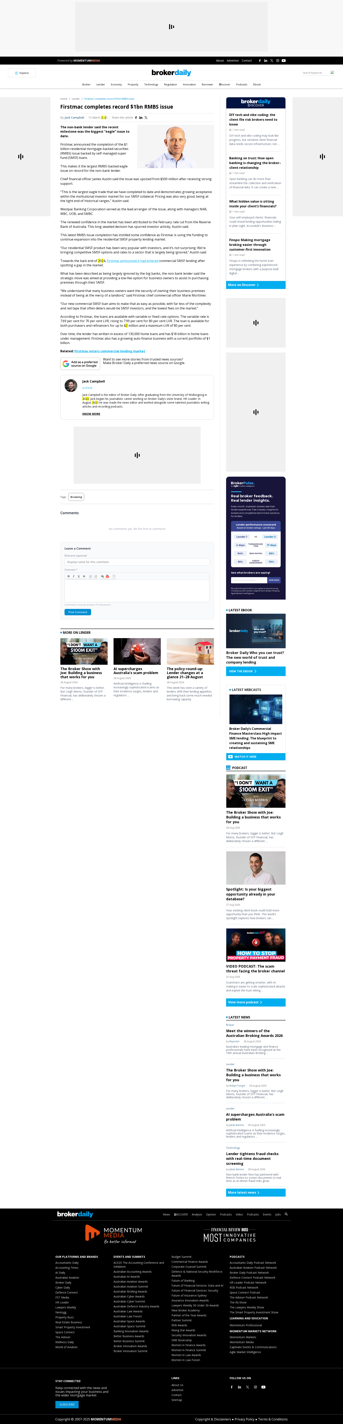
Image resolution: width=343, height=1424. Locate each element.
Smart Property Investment (72, 1327)
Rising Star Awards (183, 1330)
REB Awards (179, 1325)
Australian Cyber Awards (129, 1296)
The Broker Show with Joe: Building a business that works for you (81, 673)
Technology (151, 84)
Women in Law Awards (186, 1355)
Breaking (76, 497)
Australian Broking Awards (130, 1291)
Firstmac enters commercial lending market (109, 351)
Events (267, 1214)
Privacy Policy (244, 1419)
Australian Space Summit (129, 1326)
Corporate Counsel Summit (189, 1266)
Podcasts (241, 84)
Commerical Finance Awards (190, 1262)
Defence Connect (66, 1292)
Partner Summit (182, 1320)
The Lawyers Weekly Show (247, 1307)
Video (239, 1214)
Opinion (211, 1214)
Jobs (278, 1214)
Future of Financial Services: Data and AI (197, 1285)
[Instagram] (278, 61)
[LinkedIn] (266, 61)
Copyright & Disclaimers (213, 1419)
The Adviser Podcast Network (249, 1297)
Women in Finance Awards (189, 1345)
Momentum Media (242, 1342)
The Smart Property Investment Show (254, 1312)
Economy (116, 84)
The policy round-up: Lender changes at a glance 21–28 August (185, 673)
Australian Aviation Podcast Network (253, 1267)
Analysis (197, 1214)
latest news (239, 1017)
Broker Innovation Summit (130, 1351)
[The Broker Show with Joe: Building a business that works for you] (84, 652)
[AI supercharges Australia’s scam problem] (137, 652)
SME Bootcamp (182, 1340)
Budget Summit (182, 1257)
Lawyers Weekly (65, 1307)
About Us (177, 1385)
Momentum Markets (243, 1337)
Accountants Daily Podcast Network (253, 1263)
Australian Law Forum (128, 1316)
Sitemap (177, 1400)
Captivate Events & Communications (253, 1347)
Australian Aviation (67, 1277)
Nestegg (60, 1312)
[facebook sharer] (136, 118)
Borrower (207, 84)
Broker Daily (63, 1282)
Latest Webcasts (246, 689)
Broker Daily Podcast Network (249, 1272)
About (220, 60)
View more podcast (243, 1002)
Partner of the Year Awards (189, 1315)
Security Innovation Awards (189, 1335)
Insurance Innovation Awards (190, 1300)
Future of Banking (183, 1280)
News (166, 1214)
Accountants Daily (67, 1263)
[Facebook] (260, 61)
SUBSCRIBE (67, 1404)
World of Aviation (66, 1347)
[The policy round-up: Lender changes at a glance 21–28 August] (190, 652)
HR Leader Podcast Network (248, 1282)
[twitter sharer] (146, 118)
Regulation (170, 84)
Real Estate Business (68, 1322)
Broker (86, 84)
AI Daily (60, 1272)
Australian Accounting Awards (133, 1271)
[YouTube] (284, 61)
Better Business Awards (129, 1336)
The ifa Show (238, 1302)
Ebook (257, 84)
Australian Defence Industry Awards (136, 1306)
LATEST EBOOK (240, 610)
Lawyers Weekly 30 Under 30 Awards (195, 1305)
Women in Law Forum (186, 1360)
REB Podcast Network (244, 1287)
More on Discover (241, 285)
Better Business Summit (129, 1341)
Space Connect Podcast (245, 1292)
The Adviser (62, 1337)
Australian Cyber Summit (129, 1301)
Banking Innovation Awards (131, 1331)
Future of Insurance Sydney (189, 1295)
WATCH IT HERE (245, 756)
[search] (286, 1214)
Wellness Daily (64, 1342)
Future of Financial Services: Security (195, 1290)
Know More (91, 413)
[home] (171, 73)
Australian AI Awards (127, 1276)
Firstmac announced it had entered (132, 261)
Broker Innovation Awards (130, 1346)
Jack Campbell (74, 117)
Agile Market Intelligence (245, 1352)
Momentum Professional (246, 1325)
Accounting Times (66, 1267)
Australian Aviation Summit (131, 1286)
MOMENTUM (86, 60)
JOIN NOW (274, 580)
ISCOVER (182, 1214)
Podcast (239, 768)
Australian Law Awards (128, 1311)
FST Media (62, 1297)
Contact (247, 60)
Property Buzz (64, 1317)
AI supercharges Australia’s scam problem (136, 671)
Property (133, 84)
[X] (272, 61)
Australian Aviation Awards (131, 1281)
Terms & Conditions (273, 1419)
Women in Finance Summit (189, 1350)
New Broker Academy (186, 1310)
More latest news (242, 1192)
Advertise (233, 60)
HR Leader (62, 1302)
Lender (100, 84)
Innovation (189, 84)
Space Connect (65, 1332)
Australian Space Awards (129, 1321)
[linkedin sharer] (141, 118)
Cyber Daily (62, 1287)
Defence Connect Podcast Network (252, 1277)
